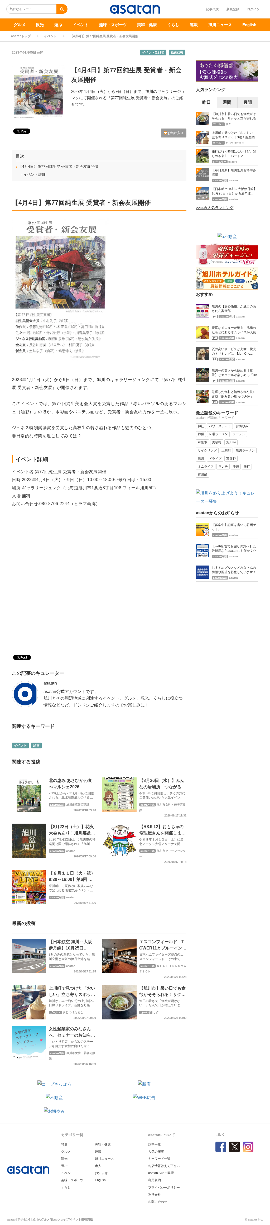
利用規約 (154, 1180)
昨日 (206, 102)
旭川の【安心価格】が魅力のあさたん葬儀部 (234, 309)
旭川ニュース (220, 24)
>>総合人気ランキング (214, 208)
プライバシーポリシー (164, 1187)
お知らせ (101, 1173)
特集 (64, 1144)
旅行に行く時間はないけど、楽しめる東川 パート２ (234, 154)
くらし (173, 24)
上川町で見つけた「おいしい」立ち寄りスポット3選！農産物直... (234, 135)
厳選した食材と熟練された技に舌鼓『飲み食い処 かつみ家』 (234, 394)
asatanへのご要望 (161, 1173)
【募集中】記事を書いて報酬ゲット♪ (234, 527)
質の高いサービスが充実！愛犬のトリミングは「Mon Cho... (234, 351)
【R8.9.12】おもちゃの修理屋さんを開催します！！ (161, 833)
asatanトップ (21, 36)
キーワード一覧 (159, 1159)
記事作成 (212, 9)
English (249, 24)
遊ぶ (58, 24)
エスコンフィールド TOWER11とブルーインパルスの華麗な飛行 (162, 948)
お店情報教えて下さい (164, 1166)
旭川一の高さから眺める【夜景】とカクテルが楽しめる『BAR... (234, 373)
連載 (194, 24)
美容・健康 (147, 24)
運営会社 (154, 1194)
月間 (247, 102)
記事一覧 (154, 1144)
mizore (232, 161)
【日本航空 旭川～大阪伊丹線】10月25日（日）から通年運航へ (70, 948)
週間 (227, 102)
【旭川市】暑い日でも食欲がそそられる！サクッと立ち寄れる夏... (234, 116)
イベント (81, 24)
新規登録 (232, 9)
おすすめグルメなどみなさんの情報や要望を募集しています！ (234, 570)
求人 (98, 1166)
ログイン (253, 9)
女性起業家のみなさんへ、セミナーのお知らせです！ (72, 1035)
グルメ (20, 24)
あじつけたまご (73, 1012)
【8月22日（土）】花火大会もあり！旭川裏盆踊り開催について (72, 833)
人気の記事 (156, 1151)
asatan (50, 683)
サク (156, 1012)
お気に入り (175, 133)
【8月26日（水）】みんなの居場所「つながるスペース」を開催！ (162, 786)
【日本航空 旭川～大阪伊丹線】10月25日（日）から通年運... (234, 191)
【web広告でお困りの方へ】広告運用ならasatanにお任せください (234, 549)
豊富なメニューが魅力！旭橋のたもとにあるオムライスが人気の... (234, 330)
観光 (40, 24)
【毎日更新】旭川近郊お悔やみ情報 (234, 172)
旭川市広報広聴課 (77, 804)
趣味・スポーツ (113, 24)
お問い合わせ (157, 1202)
